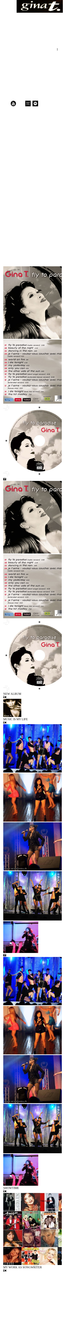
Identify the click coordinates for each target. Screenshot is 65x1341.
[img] (39, 6)
